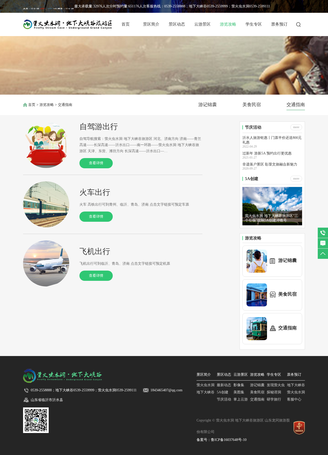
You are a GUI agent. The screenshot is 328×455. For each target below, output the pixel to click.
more (296, 127)
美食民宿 (251, 104)
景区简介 (151, 24)
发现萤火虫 (276, 385)
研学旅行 (274, 399)
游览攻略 (228, 24)
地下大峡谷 (205, 392)
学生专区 (253, 24)
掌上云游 (240, 399)
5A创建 (222, 392)
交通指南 (295, 104)
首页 (125, 24)
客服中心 (294, 399)
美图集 (238, 392)
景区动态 (177, 24)
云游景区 (202, 24)
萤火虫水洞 (205, 385)
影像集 (238, 385)
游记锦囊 (207, 104)
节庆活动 (224, 399)
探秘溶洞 (274, 392)
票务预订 (279, 24)
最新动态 (224, 385)
